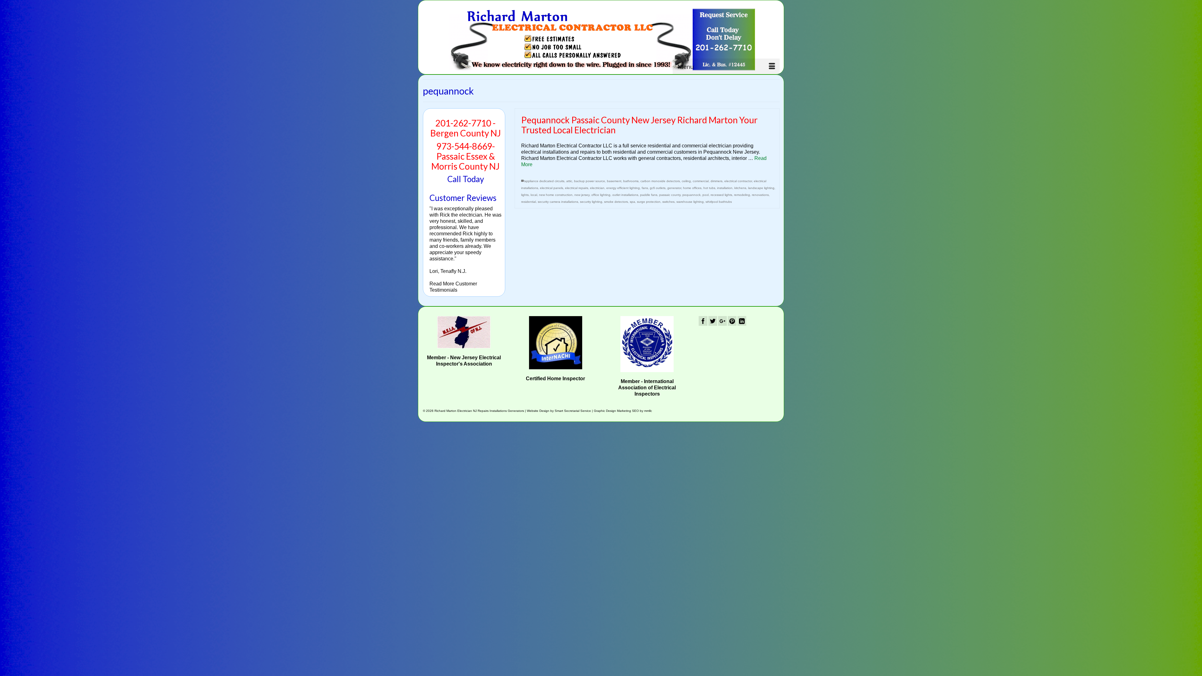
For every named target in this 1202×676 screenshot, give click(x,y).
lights (525, 195)
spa (632, 201)
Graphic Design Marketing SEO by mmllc (623, 410)
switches (668, 201)
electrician (597, 188)
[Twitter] (712, 321)
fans (645, 188)
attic (569, 181)
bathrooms (631, 181)
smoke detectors (616, 201)
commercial (701, 181)
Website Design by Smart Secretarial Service (559, 410)
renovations (760, 195)
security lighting (591, 201)
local (534, 195)
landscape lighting (761, 188)
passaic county (670, 195)
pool (705, 195)
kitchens (740, 188)
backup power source (589, 181)
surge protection (648, 201)
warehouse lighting (690, 201)
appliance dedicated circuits (544, 181)
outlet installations (625, 195)
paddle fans (648, 195)
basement (614, 181)
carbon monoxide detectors (660, 181)
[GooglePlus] (722, 321)
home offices (692, 188)
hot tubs (709, 188)
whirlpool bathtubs (719, 201)
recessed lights (721, 195)
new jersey (581, 195)
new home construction (556, 195)
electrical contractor (738, 181)
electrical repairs (576, 188)
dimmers (716, 181)
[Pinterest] (732, 321)
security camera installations (558, 201)
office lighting (600, 195)
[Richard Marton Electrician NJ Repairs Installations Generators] (601, 39)
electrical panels (551, 188)
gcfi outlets (657, 188)
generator (674, 188)
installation (724, 188)
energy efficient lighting (623, 188)
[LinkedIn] (741, 321)
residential (528, 201)
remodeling (742, 195)
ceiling (686, 181)
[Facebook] (703, 321)
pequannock (691, 195)
